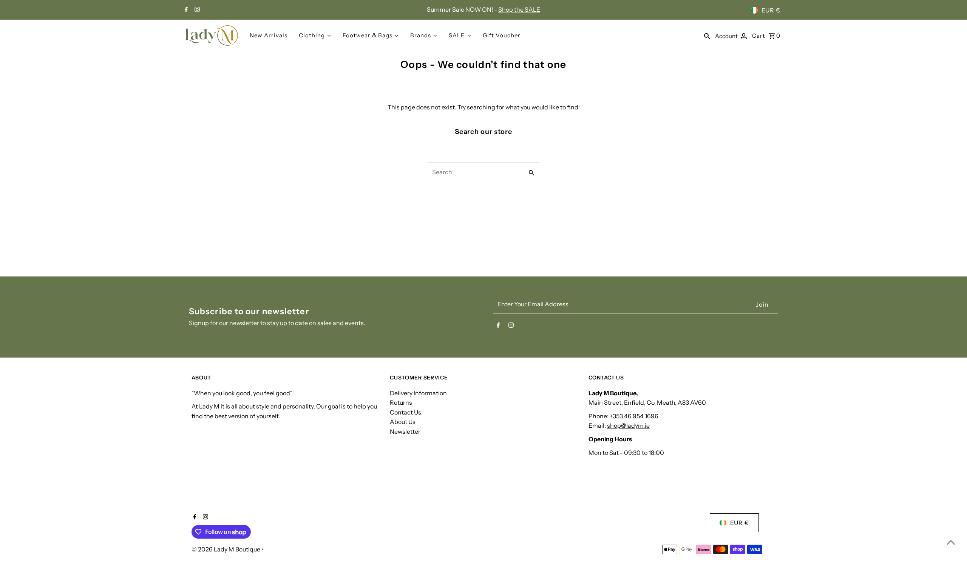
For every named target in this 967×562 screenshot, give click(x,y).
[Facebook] (185, 10)
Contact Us (405, 412)
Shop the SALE (519, 9)
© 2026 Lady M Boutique (226, 549)
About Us (403, 421)
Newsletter (405, 431)
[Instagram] (196, 10)
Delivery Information (418, 393)
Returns (401, 402)
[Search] (707, 35)
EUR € (771, 10)
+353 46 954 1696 (634, 416)
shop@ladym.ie (628, 425)
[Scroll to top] (950, 542)
